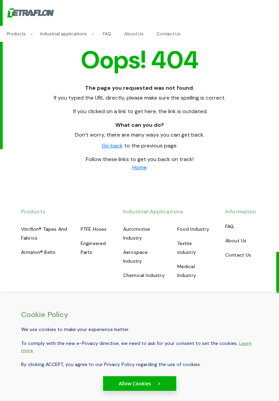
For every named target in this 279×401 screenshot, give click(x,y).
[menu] (139, 34)
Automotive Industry (136, 233)
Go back (112, 145)
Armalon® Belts (38, 252)
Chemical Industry (144, 275)
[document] (139, 350)
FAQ (229, 226)
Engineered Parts (93, 247)
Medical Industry (186, 270)
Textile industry (186, 247)
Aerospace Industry (135, 256)
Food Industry (193, 229)
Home (139, 167)
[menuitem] (18, 34)
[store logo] (31, 13)
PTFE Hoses (94, 229)
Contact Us (238, 255)
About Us (235, 241)
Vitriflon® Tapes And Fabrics (44, 233)
